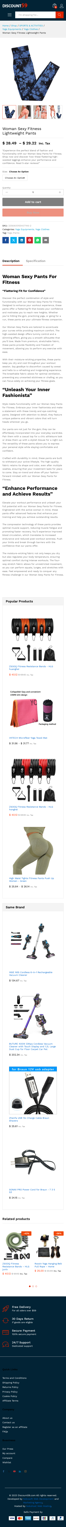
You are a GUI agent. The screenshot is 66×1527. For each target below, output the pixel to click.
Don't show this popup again (35, 786)
